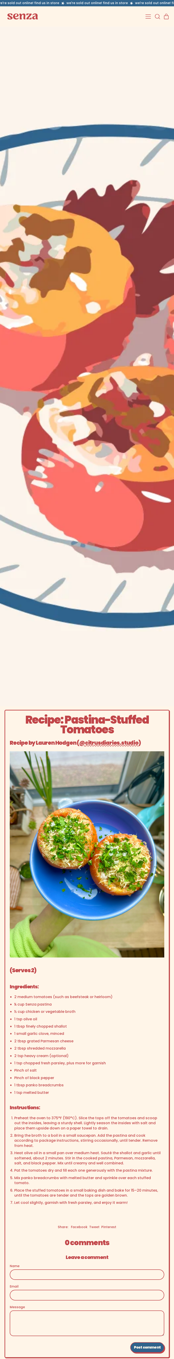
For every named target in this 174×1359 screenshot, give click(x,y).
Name (14, 1266)
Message (17, 1307)
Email (14, 1286)
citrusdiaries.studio (111, 743)
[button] (157, 16)
